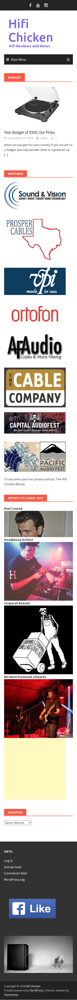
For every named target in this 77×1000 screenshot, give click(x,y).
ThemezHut (11, 995)
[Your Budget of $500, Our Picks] (38, 106)
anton (43, 138)
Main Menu (18, 59)
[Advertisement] (35, 769)
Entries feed (12, 867)
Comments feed (15, 873)
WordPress (37, 990)
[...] (6, 155)
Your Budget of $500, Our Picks (29, 132)
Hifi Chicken (30, 30)
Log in (8, 861)
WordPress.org (14, 879)
